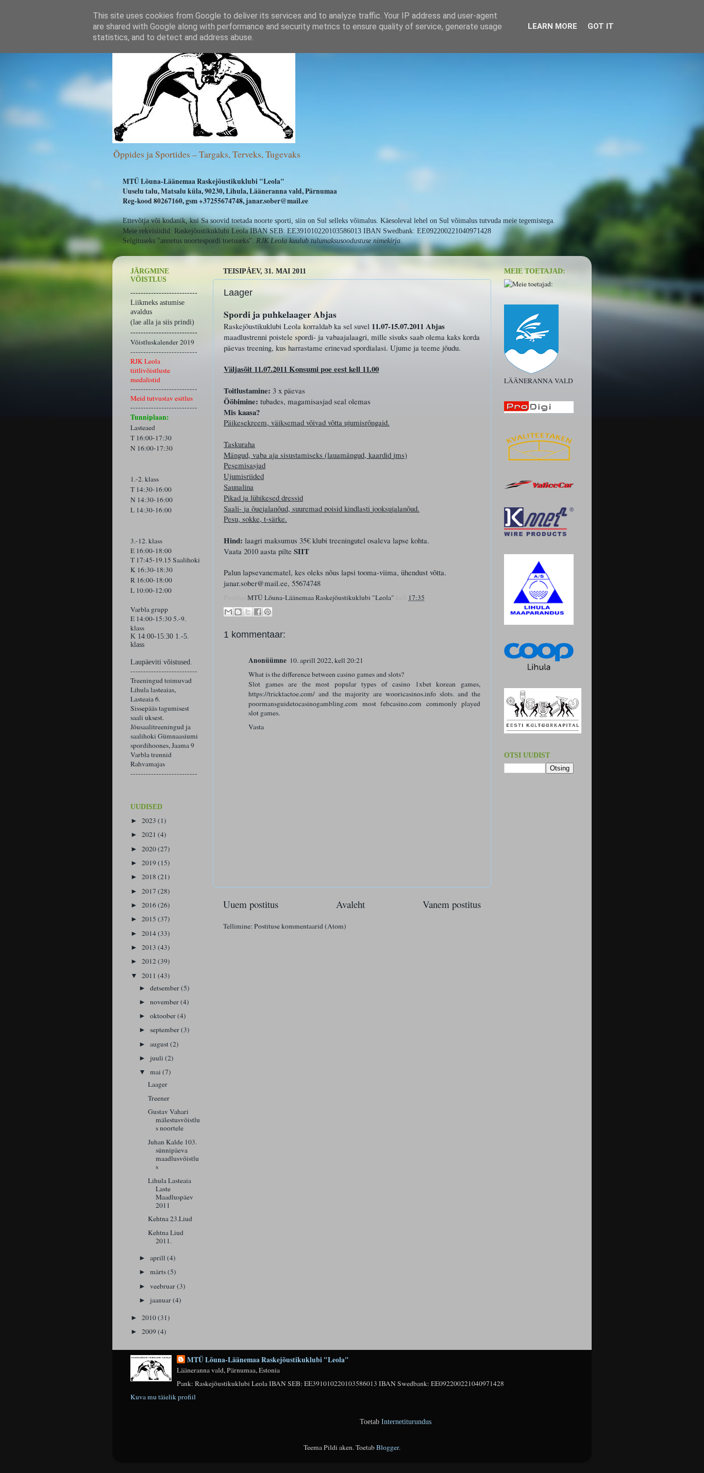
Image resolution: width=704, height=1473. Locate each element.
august (160, 1044)
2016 (150, 905)
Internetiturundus (406, 1422)
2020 (150, 848)
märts (158, 1271)
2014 (150, 933)
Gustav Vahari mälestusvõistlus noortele (174, 1120)
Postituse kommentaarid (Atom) (300, 926)
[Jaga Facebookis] (258, 612)
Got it (601, 26)
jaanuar (161, 1300)
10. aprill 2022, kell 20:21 (326, 660)
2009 (150, 1331)
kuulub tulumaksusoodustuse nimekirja (344, 241)
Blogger (387, 1447)
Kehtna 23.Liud (170, 1218)
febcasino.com (401, 703)
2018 (150, 876)
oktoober (163, 1015)
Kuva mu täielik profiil (163, 1396)
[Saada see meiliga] (228, 612)
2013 (150, 947)
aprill (158, 1257)
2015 (150, 918)
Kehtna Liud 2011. (165, 1236)
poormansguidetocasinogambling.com (303, 703)
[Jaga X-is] (248, 612)
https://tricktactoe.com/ (281, 693)
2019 (150, 862)
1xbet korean (435, 684)
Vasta (256, 726)
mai (156, 1071)
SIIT (301, 551)
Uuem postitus (250, 904)
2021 (150, 834)
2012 (150, 961)
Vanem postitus (452, 904)
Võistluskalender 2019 (162, 342)
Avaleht (350, 904)
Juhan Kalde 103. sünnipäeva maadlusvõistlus (173, 1154)
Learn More (552, 26)
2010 (150, 1317)
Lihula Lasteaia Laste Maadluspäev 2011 (170, 1193)
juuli (157, 1058)
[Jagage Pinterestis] (267, 612)
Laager (157, 1084)
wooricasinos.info (410, 693)
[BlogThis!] (238, 612)
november (165, 1001)
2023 (150, 820)
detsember (165, 987)
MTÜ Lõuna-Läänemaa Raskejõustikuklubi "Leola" (268, 1360)
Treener (159, 1098)
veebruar (163, 1286)
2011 (150, 975)
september (165, 1029)
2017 (150, 891)
